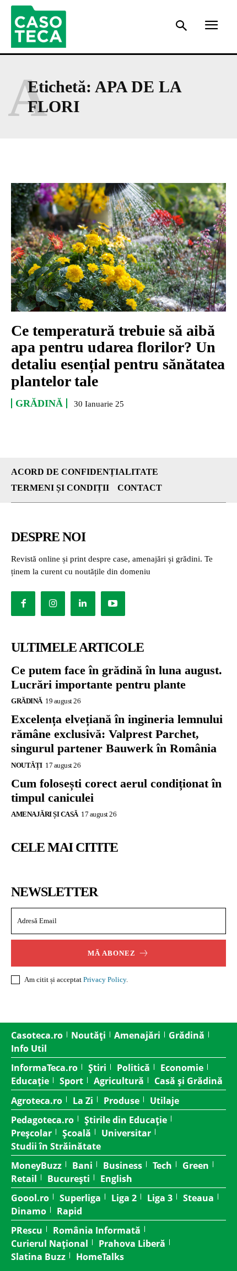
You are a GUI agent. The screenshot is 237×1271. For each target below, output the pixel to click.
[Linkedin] (83, 603)
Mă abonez (112, 953)
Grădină (39, 403)
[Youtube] (113, 603)
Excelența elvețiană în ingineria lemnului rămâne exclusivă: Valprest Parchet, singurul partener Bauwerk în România (117, 733)
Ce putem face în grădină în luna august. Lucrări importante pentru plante (116, 677)
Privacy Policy (104, 979)
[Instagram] (53, 603)
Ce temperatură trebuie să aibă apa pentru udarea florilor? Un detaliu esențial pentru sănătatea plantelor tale (118, 356)
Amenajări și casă (44, 814)
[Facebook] (23, 603)
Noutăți (26, 765)
